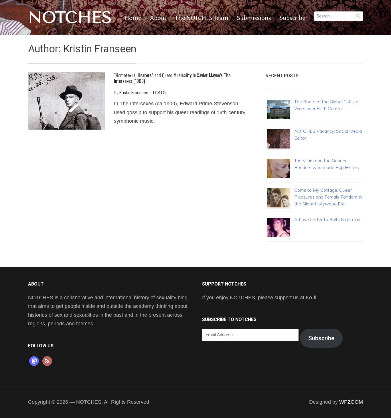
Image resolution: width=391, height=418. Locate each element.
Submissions (254, 18)
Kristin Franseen (133, 92)
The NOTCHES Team (201, 18)
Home (133, 18)
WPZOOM (351, 402)
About (158, 18)
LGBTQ (159, 92)
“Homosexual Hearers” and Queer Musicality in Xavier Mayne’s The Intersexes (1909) (172, 78)
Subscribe (292, 18)
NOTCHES (70, 17)
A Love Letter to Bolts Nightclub (327, 219)
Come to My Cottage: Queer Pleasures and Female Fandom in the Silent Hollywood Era (328, 197)
